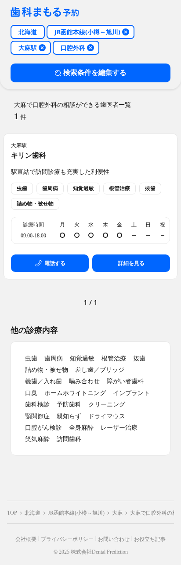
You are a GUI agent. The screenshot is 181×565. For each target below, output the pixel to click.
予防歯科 (69, 404)
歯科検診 (37, 404)
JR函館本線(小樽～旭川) (76, 513)
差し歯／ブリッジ (99, 370)
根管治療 (113, 358)
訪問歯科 (69, 439)
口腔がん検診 (43, 427)
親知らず (69, 416)
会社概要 (25, 539)
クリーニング (106, 404)
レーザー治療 (119, 427)
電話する (54, 263)
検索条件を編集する (95, 72)
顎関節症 (37, 416)
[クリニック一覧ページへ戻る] (45, 12)
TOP (12, 513)
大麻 (117, 513)
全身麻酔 (81, 427)
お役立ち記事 (150, 539)
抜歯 (139, 358)
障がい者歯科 (125, 381)
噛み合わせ (84, 381)
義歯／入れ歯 (43, 381)
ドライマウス (106, 416)
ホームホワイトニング (75, 393)
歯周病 (53, 358)
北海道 (32, 513)
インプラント (131, 393)
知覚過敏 (82, 358)
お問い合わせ (114, 539)
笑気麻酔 (37, 439)
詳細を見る (131, 263)
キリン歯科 (28, 155)
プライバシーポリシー (67, 539)
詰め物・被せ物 (46, 370)
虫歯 (31, 358)
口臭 (31, 393)
